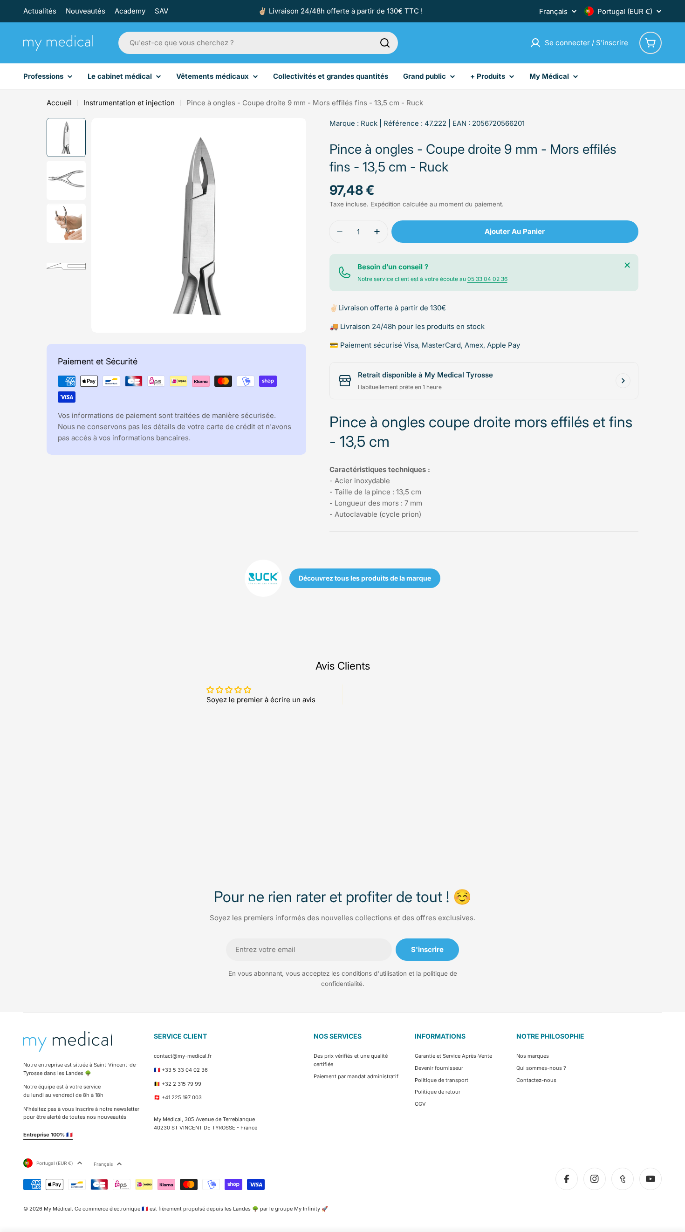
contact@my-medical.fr (183, 1056)
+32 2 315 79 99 (181, 1084)
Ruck (369, 123)
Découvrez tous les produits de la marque (365, 578)
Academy (130, 11)
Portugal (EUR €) (624, 11)
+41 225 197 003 (182, 1097)
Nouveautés (85, 11)
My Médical (58, 1208)
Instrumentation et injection (129, 102)
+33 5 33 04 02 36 (185, 1070)
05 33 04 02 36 (487, 278)
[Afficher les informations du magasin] (623, 380)
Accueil (59, 102)
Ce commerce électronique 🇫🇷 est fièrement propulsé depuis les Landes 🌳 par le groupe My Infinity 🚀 (201, 1208)
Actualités (39, 11)
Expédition (385, 204)
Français (553, 11)
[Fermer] (627, 265)
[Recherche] (384, 42)
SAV (161, 11)
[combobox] (258, 43)
